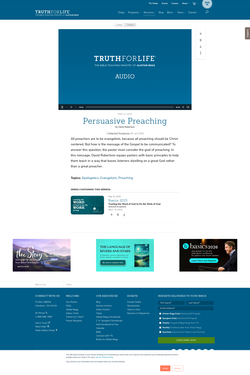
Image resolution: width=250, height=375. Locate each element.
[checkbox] (186, 323)
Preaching (125, 178)
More (170, 12)
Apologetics (90, 178)
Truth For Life (57, 13)
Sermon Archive (104, 305)
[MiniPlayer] (187, 107)
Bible (98, 332)
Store (180, 12)
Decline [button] (178, 368)
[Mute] (183, 107)
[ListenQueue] (62, 107)
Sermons (149, 12)
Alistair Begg (72, 309)
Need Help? (41, 326)
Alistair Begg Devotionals (108, 316)
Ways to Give (133, 309)
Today (121, 12)
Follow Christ (72, 313)
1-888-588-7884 (43, 316)
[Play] (71, 107)
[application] (125, 107)
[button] (125, 69)
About (185, 3)
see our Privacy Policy (104, 357)
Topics (99, 313)
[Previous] (66, 107)
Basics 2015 (117, 200)
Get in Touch (41, 323)
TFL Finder (153, 3)
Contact (174, 3)
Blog (161, 12)
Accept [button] (165, 368)
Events (165, 3)
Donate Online (134, 302)
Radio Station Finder (45, 330)
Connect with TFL (104, 335)
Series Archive (103, 309)
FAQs (68, 305)
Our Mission (71, 302)
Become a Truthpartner (138, 313)
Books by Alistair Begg (107, 339)
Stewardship (133, 305)
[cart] (195, 3)
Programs (133, 12)
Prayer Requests (74, 320)
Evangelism (108, 178)
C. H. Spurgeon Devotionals (109, 320)
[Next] (76, 107)
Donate (192, 12)
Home (68, 284)
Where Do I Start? (75, 316)
